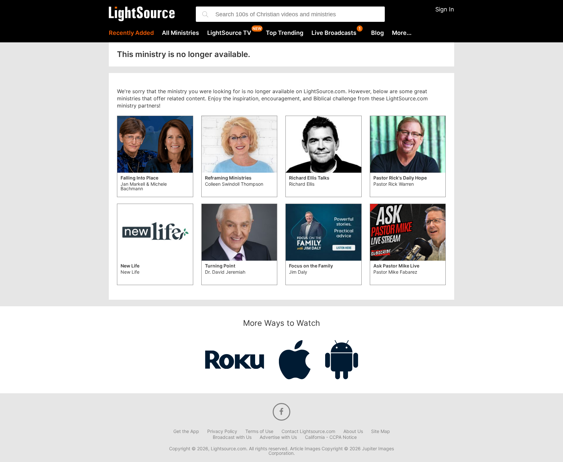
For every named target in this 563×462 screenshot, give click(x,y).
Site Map (380, 431)
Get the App (186, 431)
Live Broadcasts (333, 33)
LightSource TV (229, 33)
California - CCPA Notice (331, 437)
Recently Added (131, 33)
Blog (377, 33)
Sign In (444, 9)
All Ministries (180, 33)
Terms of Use (259, 431)
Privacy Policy (222, 431)
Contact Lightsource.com (308, 431)
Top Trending (284, 33)
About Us (353, 431)
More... (401, 33)
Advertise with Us (278, 437)
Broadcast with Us (232, 437)
